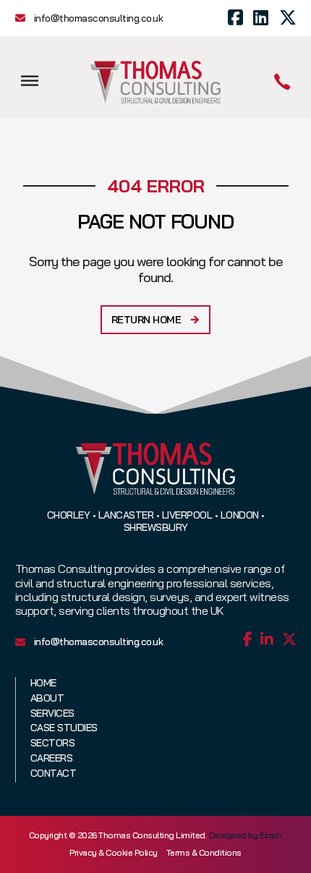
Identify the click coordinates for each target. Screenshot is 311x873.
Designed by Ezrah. (246, 835)
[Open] (29, 81)
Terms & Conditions (204, 853)
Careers (51, 758)
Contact (53, 773)
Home (43, 683)
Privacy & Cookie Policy (113, 853)
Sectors (52, 743)
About (47, 698)
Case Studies (64, 728)
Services (52, 713)
